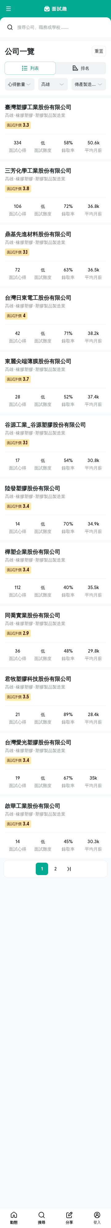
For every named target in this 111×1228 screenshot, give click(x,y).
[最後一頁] (69, 869)
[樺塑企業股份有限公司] (55, 573)
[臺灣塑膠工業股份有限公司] (55, 128)
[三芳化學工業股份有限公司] (55, 191)
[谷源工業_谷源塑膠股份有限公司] (55, 446)
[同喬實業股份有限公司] (55, 636)
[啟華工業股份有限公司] (55, 827)
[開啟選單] (8, 8)
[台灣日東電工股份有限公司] (55, 319)
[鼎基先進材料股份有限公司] (55, 255)
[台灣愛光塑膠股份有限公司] (55, 763)
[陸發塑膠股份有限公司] (55, 509)
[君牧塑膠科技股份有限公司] (55, 700)
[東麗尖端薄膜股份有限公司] (55, 382)
